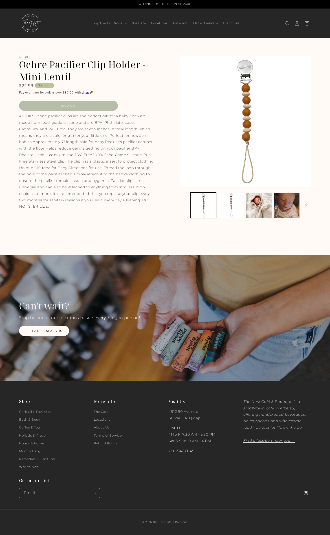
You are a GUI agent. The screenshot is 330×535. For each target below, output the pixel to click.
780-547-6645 (181, 451)
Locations (102, 420)
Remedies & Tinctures (37, 459)
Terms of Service (108, 435)
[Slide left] (184, 205)
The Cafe (101, 412)
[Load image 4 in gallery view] (286, 205)
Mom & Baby (29, 451)
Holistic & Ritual (32, 435)
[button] (108, 23)
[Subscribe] (95, 493)
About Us (102, 427)
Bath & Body (29, 420)
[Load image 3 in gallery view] (259, 205)
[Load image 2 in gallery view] (231, 205)
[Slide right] (306, 205)
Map (196, 418)
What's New (29, 467)
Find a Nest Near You (44, 331)
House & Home (31, 443)
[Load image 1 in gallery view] (203, 205)
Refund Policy (105, 443)
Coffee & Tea (29, 427)
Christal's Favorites (35, 412)
